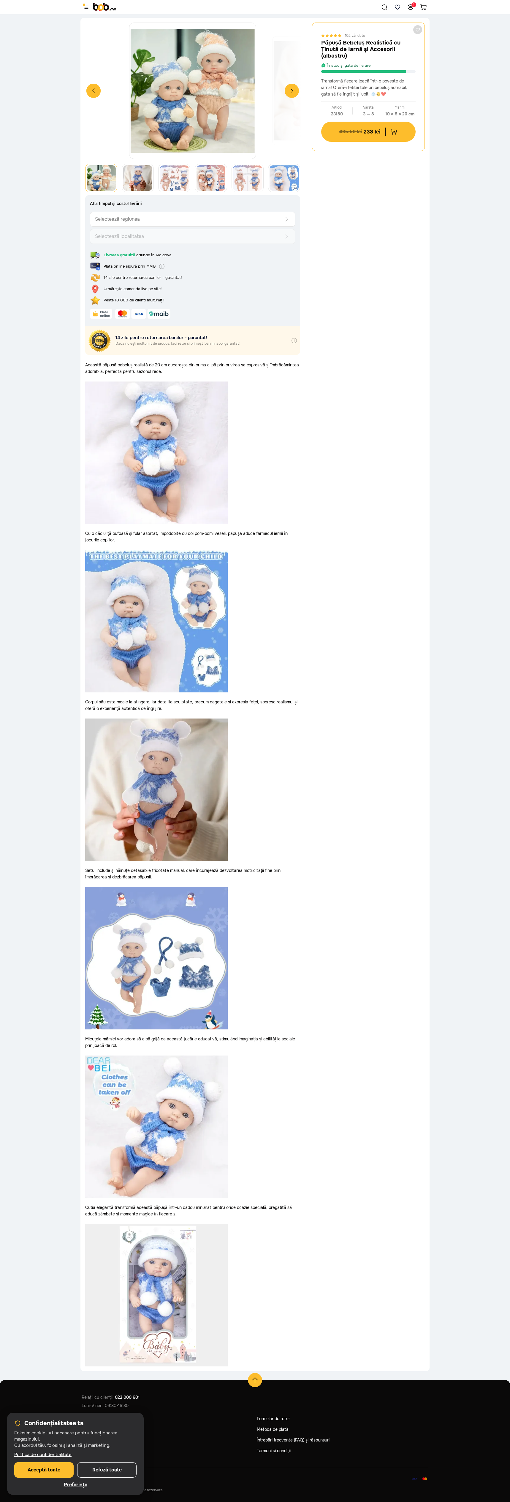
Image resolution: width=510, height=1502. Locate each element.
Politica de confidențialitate (108, 1450)
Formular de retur (273, 1418)
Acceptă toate (44, 1470)
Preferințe (75, 1485)
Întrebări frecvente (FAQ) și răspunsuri (293, 1440)
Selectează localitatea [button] (119, 236)
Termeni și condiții (274, 1450)
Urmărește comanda (101, 1418)
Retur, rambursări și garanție (109, 1440)
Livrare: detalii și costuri (105, 1429)
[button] (384, 7)
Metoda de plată (273, 1429)
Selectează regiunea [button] (117, 219)
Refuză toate (107, 1470)
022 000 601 (127, 1397)
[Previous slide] (93, 91)
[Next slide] (292, 91)
